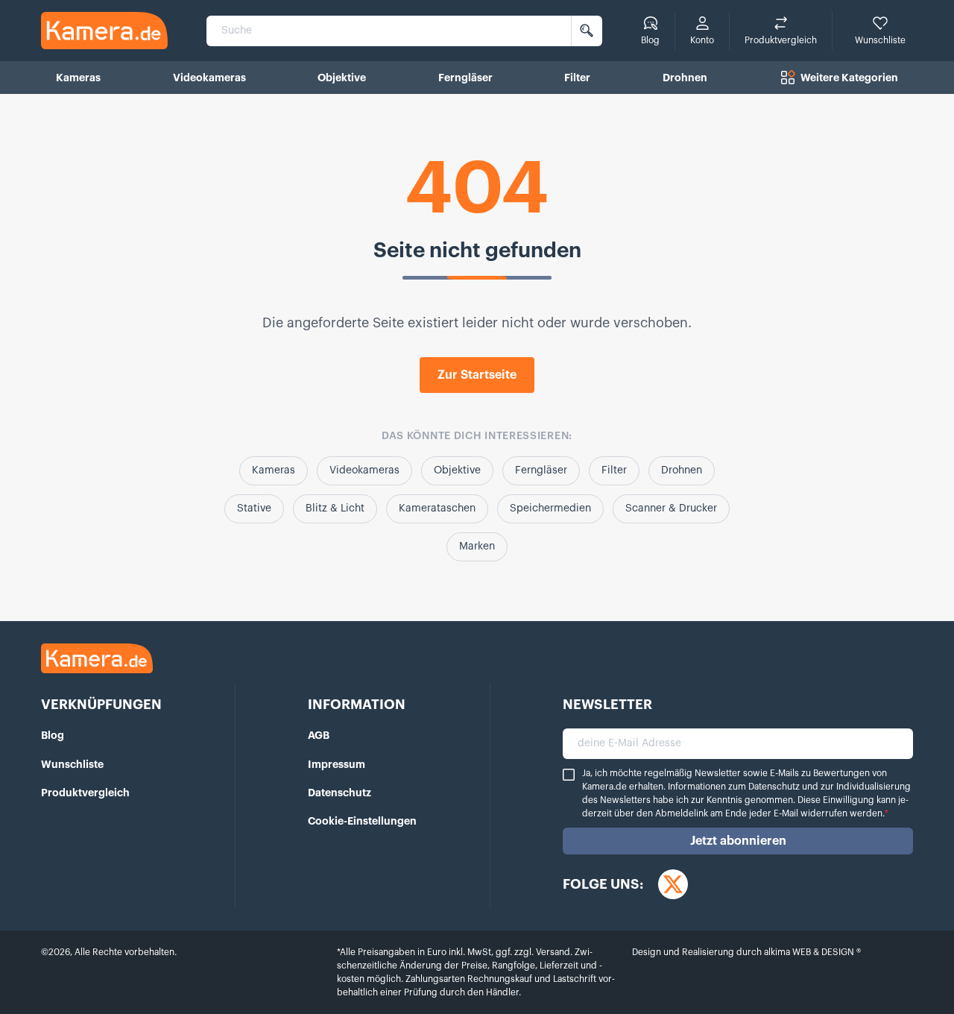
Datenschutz (339, 792)
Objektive (457, 470)
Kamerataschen (437, 508)
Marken (477, 546)
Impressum (336, 764)
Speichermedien (550, 508)
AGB (318, 735)
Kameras (273, 470)
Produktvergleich (85, 792)
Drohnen (681, 470)
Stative (254, 508)
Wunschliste (72, 764)
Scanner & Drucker (671, 508)
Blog (52, 735)
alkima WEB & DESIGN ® (811, 952)
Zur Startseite (477, 375)
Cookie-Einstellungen (362, 821)
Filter (614, 470)
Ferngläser (541, 470)
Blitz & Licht (335, 508)
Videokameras (364, 470)
